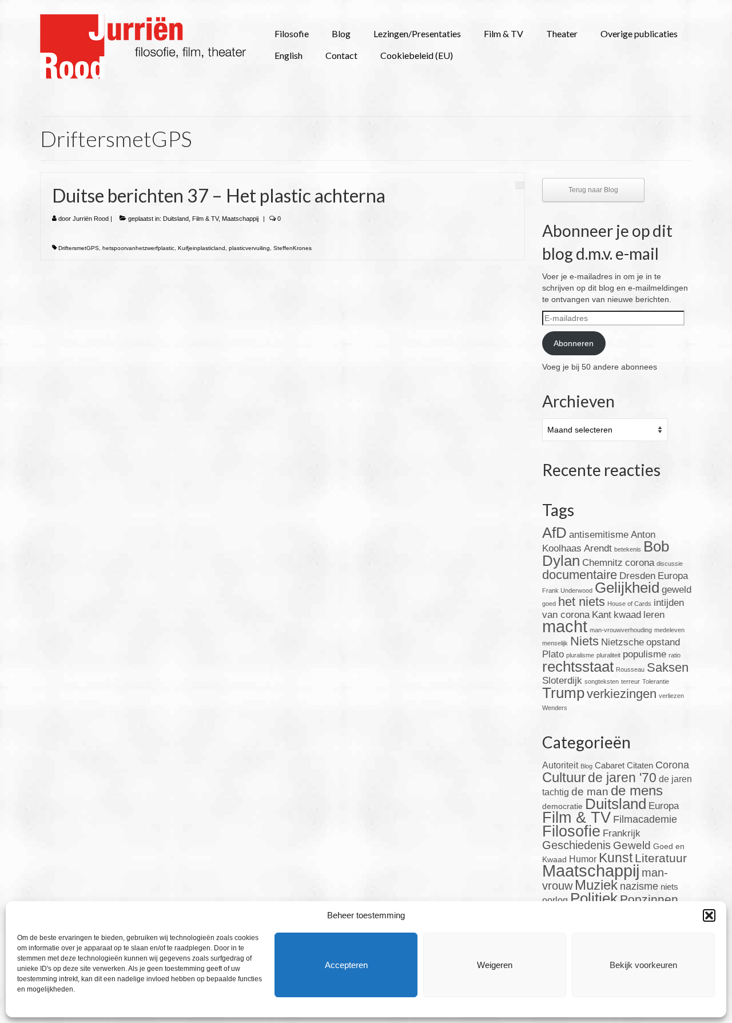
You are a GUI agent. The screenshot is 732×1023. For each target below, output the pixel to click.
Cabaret (609, 765)
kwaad (627, 614)
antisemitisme (598, 534)
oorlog (555, 900)
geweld (676, 589)
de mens (637, 790)
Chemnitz (602, 562)
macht (564, 626)
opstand (663, 642)
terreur (630, 681)
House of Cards (629, 603)
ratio (675, 655)
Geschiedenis (576, 845)
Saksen (668, 667)
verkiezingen (622, 694)
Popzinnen (649, 899)
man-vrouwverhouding (621, 630)
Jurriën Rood (91, 218)
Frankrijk (621, 833)
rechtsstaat (578, 667)
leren (654, 614)
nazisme (639, 886)
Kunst (615, 857)
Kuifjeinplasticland (201, 248)
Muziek (596, 885)
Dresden (637, 575)
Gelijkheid (627, 588)
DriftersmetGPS (78, 248)
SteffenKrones (292, 248)
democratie (562, 806)
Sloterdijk (562, 680)
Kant (601, 614)
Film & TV (205, 218)
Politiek (594, 898)
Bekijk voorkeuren (643, 965)
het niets (581, 601)
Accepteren (346, 965)
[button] (709, 915)
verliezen (671, 695)
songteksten (601, 681)
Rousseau (630, 669)
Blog (586, 766)
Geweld (632, 845)
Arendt (598, 548)
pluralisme (580, 655)
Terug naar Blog (593, 190)
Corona (672, 765)
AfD (554, 533)
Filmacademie (645, 819)
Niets (584, 641)
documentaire (579, 575)
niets (669, 886)
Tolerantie (655, 681)
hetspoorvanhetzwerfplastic (138, 248)
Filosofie (571, 831)
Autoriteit (560, 765)
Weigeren (494, 965)
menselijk (555, 643)
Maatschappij (240, 218)
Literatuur (661, 858)
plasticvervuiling (249, 248)
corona (639, 562)
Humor (582, 859)
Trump (563, 693)
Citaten (640, 765)
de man (589, 792)
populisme (644, 654)
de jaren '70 (622, 777)
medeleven (669, 630)
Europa (673, 575)
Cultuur (564, 777)
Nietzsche (622, 642)
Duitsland (176, 218)
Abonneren (574, 343)
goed (549, 603)
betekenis (627, 549)
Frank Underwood (567, 590)
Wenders (554, 707)
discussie (670, 563)
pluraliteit (608, 655)
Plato (553, 654)
